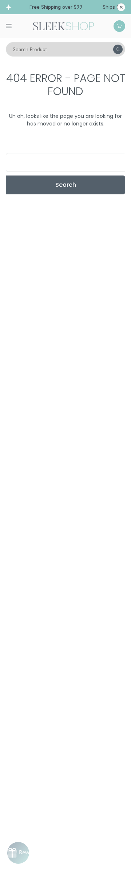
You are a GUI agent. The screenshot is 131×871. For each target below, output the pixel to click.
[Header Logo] (63, 25)
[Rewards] (18, 853)
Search (65, 185)
